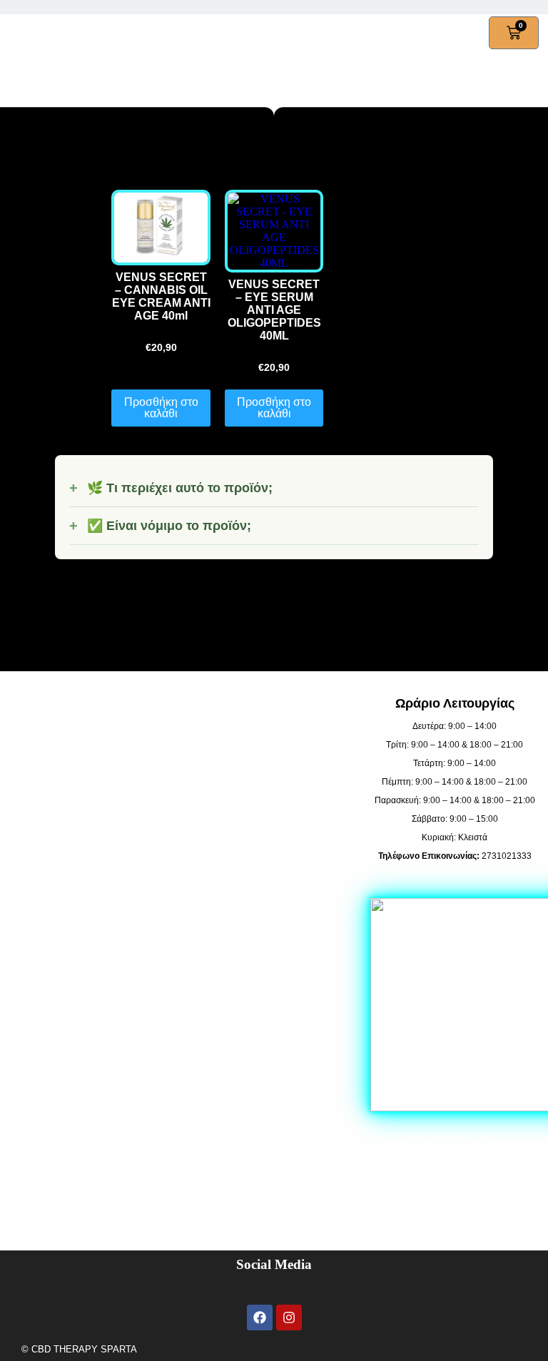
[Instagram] (289, 1317)
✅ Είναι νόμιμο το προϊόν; (169, 526)
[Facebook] (260, 1317)
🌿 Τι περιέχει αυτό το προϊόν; (180, 488)
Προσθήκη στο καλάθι (161, 407)
